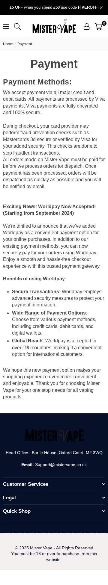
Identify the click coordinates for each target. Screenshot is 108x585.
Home (8, 44)
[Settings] (86, 26)
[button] (98, 26)
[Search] (17, 26)
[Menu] (5, 26)
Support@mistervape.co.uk (60, 464)
